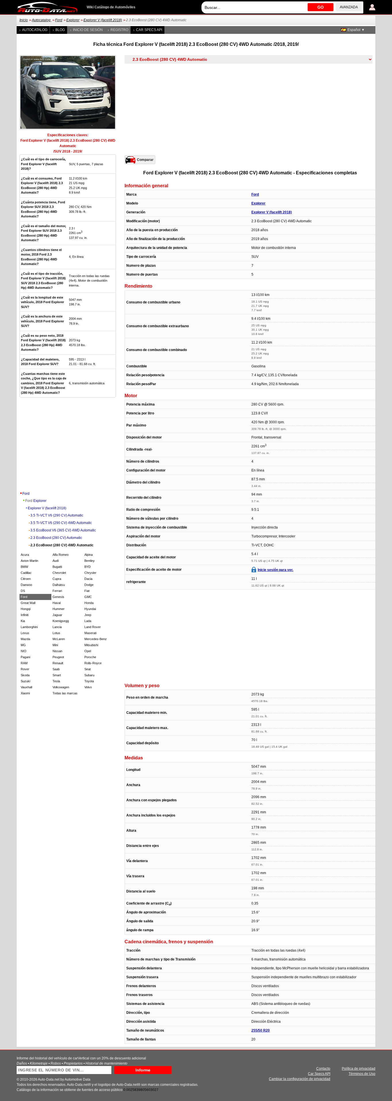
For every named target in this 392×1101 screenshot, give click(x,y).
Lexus (25, 633)
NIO (23, 651)
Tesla (56, 681)
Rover (25, 669)
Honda (89, 603)
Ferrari (57, 591)
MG (23, 645)
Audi (56, 560)
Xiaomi (25, 693)
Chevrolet (59, 572)
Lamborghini (29, 627)
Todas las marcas (65, 693)
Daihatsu (59, 584)
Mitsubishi (91, 645)
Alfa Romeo (61, 554)
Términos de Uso (362, 1074)
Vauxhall (26, 687)
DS (23, 591)
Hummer (59, 609)
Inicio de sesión (88, 30)
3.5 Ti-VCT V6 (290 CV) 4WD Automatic (61, 523)
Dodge (89, 584)
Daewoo (26, 584)
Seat (87, 669)
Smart (57, 675)
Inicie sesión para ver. (275, 570)
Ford (58, 20)
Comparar (145, 160)
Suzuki (25, 681)
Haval (57, 603)
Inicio (24, 20)
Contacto (323, 1069)
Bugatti (57, 566)
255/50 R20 (260, 1030)
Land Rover (92, 627)
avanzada (349, 7)
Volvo (88, 687)
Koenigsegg (61, 621)
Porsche (90, 657)
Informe (142, 1070)
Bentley (89, 560)
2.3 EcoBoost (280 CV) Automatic (56, 538)
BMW (24, 566)
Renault (58, 663)
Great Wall (28, 603)
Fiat (87, 591)
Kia (23, 621)
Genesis (58, 597)
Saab (56, 669)
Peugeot (58, 657)
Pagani (25, 657)
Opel (87, 651)
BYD (87, 566)
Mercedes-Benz (95, 639)
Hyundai (90, 609)
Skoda (25, 675)
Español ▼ (356, 30)
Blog (60, 30)
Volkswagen (61, 687)
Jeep (87, 615)
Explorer (72, 20)
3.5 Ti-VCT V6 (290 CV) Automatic (56, 515)
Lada (87, 621)
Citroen (26, 578)
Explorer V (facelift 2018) (103, 20)
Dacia (88, 578)
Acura (25, 554)
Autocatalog (41, 20)
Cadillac (26, 572)
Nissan (57, 651)
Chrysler (90, 572)
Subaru (89, 675)
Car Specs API (149, 30)
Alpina (88, 554)
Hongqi (25, 609)
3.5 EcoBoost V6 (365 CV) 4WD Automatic (63, 530)
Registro (119, 30)
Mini (55, 645)
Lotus (56, 633)
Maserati (90, 633)
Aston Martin (29, 560)
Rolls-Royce (93, 663)
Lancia (57, 627)
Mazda (25, 639)
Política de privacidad (358, 1069)
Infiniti (24, 615)
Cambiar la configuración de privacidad (299, 1079)
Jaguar (57, 615)
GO (320, 7)
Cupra (57, 578)
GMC (88, 597)
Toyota (89, 681)
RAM (24, 663)
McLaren (59, 639)
